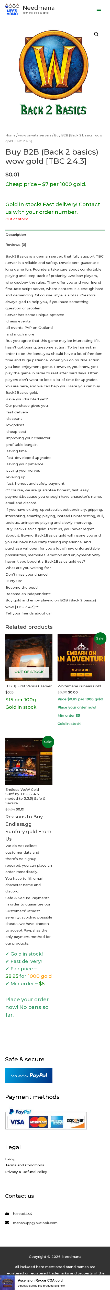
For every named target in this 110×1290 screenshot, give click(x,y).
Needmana (39, 7)
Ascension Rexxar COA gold (40, 1280)
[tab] (55, 235)
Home (10, 135)
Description (15, 235)
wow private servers (34, 135)
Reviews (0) (15, 244)
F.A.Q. (10, 1159)
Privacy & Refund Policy (26, 1172)
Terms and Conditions (24, 1165)
